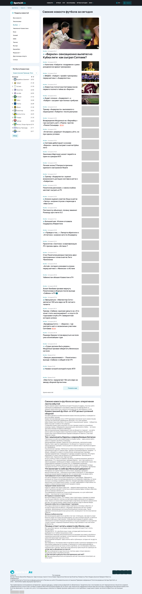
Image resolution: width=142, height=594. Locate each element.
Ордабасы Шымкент (23, 79)
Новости (50, 3)
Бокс (14, 32)
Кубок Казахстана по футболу (54, 422)
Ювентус (108, 577)
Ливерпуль (81, 577)
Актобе (19, 93)
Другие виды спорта (20, 56)
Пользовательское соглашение (66, 580)
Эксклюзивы (71, 3)
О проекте (13, 580)
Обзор (15, 136)
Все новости (17, 18)
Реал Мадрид (89, 577)
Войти (129, 3)
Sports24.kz (15, 8)
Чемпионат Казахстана (20, 28)
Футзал (15, 46)
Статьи (15, 60)
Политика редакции (97, 580)
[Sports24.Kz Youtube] (122, 572)
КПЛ (63, 3)
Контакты (20, 580)
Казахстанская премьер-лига (54, 419)
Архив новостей (48, 392)
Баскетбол (16, 49)
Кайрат (19, 83)
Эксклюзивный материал (53, 539)
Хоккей (15, 35)
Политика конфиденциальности (33, 580)
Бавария (102, 577)
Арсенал (96, 577)
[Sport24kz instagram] (130, 572)
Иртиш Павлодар (22, 128)
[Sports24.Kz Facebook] (114, 572)
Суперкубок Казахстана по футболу (56, 425)
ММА (14, 39)
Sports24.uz (113, 580)
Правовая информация (83, 580)
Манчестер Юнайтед (71, 577)
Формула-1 (16, 53)
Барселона (60, 577)
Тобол (18, 100)
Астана (19, 86)
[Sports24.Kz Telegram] (118, 572)
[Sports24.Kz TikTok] (126, 572)
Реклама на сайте (49, 580)
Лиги (90, 3)
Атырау (19, 117)
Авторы (106, 580)
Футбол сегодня (82, 3)
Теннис (15, 42)
